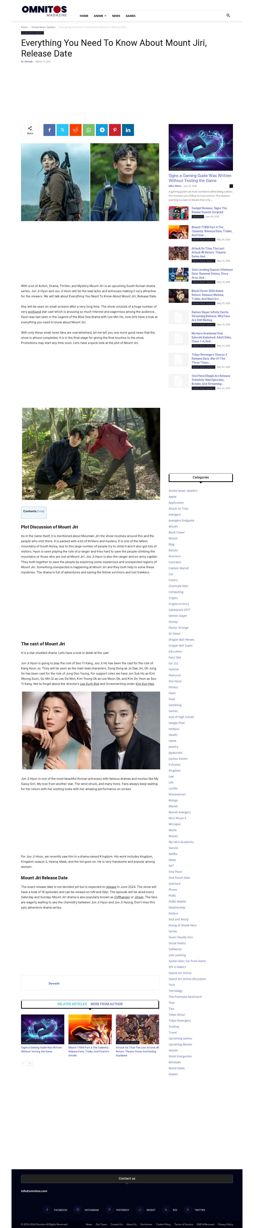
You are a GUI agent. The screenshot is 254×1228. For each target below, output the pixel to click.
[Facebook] (49, 130)
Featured (175, 675)
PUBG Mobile (177, 901)
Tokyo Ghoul (177, 1014)
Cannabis (175, 562)
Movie (173, 830)
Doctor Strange (179, 627)
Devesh (29, 61)
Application (176, 502)
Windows (175, 1062)
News (116, 16)
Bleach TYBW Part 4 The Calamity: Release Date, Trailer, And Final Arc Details (89, 1051)
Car (171, 574)
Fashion (174, 669)
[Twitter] (62, 130)
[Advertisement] (127, 94)
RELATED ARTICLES (72, 1004)
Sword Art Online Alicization (187, 979)
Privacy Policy (225, 1224)
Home (84, 16)
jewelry (173, 747)
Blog (171, 544)
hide (40, 511)
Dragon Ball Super (181, 645)
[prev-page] (23, 1063)
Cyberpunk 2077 (179, 610)
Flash (172, 693)
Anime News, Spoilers (44, 27)
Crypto (173, 598)
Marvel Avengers (180, 812)
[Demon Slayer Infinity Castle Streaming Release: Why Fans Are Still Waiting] (179, 317)
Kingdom (175, 770)
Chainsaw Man (178, 586)
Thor (172, 1003)
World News (177, 1068)
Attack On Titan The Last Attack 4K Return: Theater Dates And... (209, 252)
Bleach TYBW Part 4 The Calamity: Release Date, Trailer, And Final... (212, 231)
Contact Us (117, 1224)
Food (172, 699)
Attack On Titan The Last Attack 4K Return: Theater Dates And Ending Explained (137, 1051)
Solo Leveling (177, 955)
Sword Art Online (180, 973)
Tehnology (198, 216)
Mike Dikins (175, 185)
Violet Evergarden (180, 1056)
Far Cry (173, 663)
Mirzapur (175, 824)
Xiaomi (173, 1074)
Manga (173, 800)
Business (175, 556)
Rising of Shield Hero (182, 925)
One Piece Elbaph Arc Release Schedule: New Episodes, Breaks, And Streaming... (211, 379)
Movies (173, 836)
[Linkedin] (128, 130)
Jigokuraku (176, 753)
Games (131, 16)
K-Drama (174, 764)
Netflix (173, 854)
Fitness (173, 687)
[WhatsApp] (89, 130)
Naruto (173, 848)
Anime (98, 16)
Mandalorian (177, 794)
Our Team (101, 1224)
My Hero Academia (181, 842)
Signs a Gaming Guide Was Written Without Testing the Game (200, 178)
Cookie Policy (163, 1224)
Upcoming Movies (180, 1044)
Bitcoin (173, 526)
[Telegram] (102, 130)
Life (171, 782)
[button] (228, 16)
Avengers (175, 514)
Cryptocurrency (179, 604)
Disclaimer (146, 1224)
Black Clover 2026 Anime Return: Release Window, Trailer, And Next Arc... (208, 294)
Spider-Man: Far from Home (187, 961)
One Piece (175, 872)
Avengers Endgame (181, 520)
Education (175, 651)
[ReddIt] (76, 130)
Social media (177, 943)
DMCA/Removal (205, 1224)
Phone (173, 889)
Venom (173, 1050)
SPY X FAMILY (177, 967)
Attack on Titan (179, 508)
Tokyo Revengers (180, 1020)
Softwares (175, 949)
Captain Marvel (179, 568)
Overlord (174, 883)
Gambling (175, 705)
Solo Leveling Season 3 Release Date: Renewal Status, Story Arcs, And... (212, 273)
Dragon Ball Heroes (181, 639)
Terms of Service (183, 1224)
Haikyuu (174, 729)
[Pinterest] (115, 130)
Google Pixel (177, 723)
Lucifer (173, 788)
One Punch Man (179, 878)
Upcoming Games (180, 1038)
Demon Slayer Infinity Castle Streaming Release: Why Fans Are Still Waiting (211, 316)
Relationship (177, 907)
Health (173, 735)
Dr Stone (174, 633)
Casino (173, 580)
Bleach (173, 538)
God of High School (181, 717)
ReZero (173, 913)
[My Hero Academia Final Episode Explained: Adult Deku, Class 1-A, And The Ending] (179, 338)
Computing (176, 592)
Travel (173, 1032)
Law (171, 776)
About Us (132, 1224)
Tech (172, 985)
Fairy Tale (175, 657)
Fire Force (175, 681)
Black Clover (177, 532)
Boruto (173, 550)
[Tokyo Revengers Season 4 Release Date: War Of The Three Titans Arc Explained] (179, 360)
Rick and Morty (179, 919)
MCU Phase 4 (177, 818)
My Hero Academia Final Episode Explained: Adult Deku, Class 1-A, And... (211, 337)
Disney (173, 622)
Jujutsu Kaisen (178, 758)
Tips (171, 1009)
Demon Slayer (178, 616)
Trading (174, 1026)
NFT (171, 866)
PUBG (172, 895)
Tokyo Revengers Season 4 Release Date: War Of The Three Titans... (209, 358)
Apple (172, 497)
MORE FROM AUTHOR (107, 1004)
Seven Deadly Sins (181, 937)
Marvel (173, 806)
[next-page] (29, 1063)
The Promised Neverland (185, 997)
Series (173, 931)
